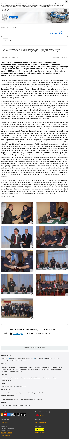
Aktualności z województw (17, 358)
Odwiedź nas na (5, 414)
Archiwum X (29, 358)
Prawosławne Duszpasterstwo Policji (12, 371)
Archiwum (39, 399)
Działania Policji (6, 355)
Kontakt (3, 402)
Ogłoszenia (22, 393)
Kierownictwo (12, 367)
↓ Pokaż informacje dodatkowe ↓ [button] (34, 347)
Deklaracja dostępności (40, 422)
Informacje (5, 378)
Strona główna (5, 27)
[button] (65, 10)
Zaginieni (56, 358)
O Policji (3, 364)
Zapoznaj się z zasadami (6, 433)
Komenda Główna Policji (25, 367)
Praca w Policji (5, 390)
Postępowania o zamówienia (10, 399)
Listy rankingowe (32, 393)
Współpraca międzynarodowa (21, 369)
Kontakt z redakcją (5, 422)
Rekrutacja (42, 393)
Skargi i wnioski (13, 405)
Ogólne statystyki (14, 378)
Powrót (57, 57)
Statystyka (4, 375)
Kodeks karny (37, 378)
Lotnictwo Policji (6, 361)
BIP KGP (42, 415)
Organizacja (37, 367)
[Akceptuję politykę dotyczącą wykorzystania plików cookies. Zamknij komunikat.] (66, 1)
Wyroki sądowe (21, 386)
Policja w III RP (46, 367)
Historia (54, 367)
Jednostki (4, 367)
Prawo (3, 383)
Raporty (55, 378)
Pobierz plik (18, 333)
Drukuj (65, 57)
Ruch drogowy (39, 358)
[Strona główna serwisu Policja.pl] (2, 10)
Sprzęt (60, 367)
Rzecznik (4, 405)
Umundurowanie (6, 369)
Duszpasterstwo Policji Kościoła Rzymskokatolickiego (46, 369)
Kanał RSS (2, 414)
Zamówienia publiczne (7, 396)
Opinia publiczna (6, 380)
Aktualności (14, 27)
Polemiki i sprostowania (19, 361)
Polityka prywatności (5, 435)
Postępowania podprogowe (27, 399)
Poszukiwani (48, 358)
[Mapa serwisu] (5, 10)
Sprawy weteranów (24, 405)
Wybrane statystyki (26, 378)
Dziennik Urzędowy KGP (8, 386)
